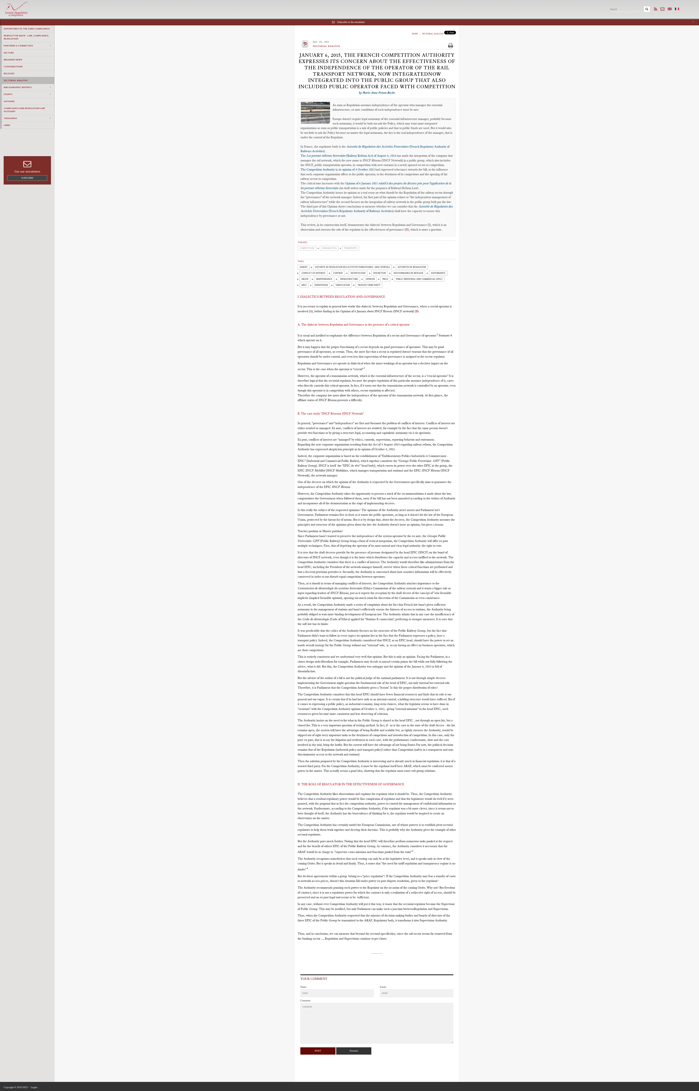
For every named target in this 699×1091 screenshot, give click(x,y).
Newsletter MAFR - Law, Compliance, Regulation (26, 37)
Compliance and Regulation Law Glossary (24, 110)
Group (304, 279)
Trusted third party (369, 285)
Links (7, 125)
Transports (350, 248)
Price (385, 279)
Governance (438, 273)
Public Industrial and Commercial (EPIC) (419, 279)
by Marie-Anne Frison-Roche (377, 92)
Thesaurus (10, 118)
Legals (34, 1087)
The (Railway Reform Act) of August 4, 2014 (349, 155)
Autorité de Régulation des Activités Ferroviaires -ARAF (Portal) (352, 267)
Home (415, 34)
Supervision (321, 285)
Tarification (342, 285)
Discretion (379, 273)
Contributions (13, 66)
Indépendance (324, 279)
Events (8, 94)
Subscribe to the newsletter (351, 22)
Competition (307, 248)
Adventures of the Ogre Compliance (27, 28)
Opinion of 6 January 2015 (361, 183)
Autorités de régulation (412, 267)
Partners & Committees (18, 45)
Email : (384, 987)
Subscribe (27, 178)
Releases (9, 73)
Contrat (338, 273)
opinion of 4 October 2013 (358, 169)
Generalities (329, 248)
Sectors (9, 53)
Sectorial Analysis (16, 80)
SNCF (304, 285)
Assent (303, 267)
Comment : (306, 1000)
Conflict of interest (313, 273)
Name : (304, 987)
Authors (9, 101)
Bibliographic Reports (18, 87)
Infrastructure (349, 279)
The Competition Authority (318, 169)
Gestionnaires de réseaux (408, 273)
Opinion (370, 279)
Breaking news (13, 59)
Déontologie (358, 273)
